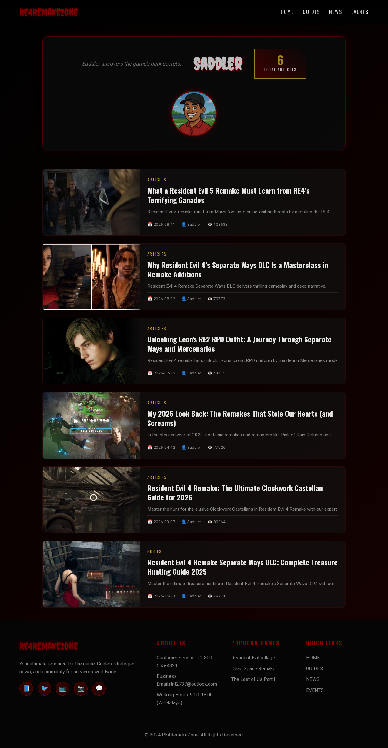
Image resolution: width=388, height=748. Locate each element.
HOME (287, 11)
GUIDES (311, 11)
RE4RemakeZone (48, 12)
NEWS (335, 11)
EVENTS (360, 11)
